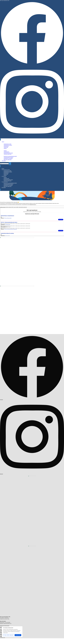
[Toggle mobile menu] (0, 190)
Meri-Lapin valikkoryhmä (7, 159)
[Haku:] (4, 163)
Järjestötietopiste (6, 146)
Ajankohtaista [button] (4, 149)
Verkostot (5, 148)
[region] (12, 631)
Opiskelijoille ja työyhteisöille (8, 158)
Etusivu (3, 141)
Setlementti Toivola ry (33, 204)
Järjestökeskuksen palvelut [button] (6, 142)
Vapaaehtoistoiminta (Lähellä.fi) (8, 157)
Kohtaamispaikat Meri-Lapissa (8, 179)
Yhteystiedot (4, 160)
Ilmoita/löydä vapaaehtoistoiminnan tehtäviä (10, 156)
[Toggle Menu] (0, 139)
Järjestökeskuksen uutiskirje (8, 171)
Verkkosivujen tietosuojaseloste (4, 625)
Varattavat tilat (6, 147)
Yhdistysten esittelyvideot (7, 180)
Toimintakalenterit (6, 151)
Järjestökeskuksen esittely (7, 170)
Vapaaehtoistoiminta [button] (5, 155)
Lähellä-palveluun (2, 207)
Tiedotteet (5, 150)
